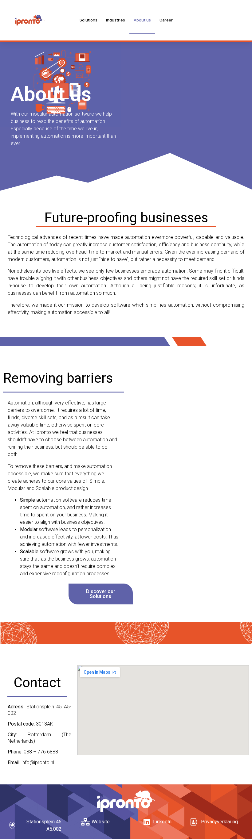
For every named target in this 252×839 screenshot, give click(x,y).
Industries (115, 20)
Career (166, 20)
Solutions (88, 20)
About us (142, 20)
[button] (101, 594)
